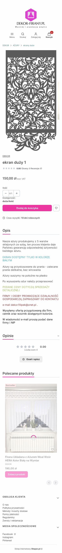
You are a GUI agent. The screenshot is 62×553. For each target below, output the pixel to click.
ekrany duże (28, 45)
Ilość (5, 187)
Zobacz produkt (16, 474)
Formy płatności (11, 514)
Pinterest (7, 540)
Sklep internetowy (27, 549)
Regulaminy (9, 517)
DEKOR (6, 45)
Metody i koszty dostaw (15, 511)
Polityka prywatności (13, 507)
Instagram (8, 537)
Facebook (8, 534)
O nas (6, 504)
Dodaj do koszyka (27, 208)
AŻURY (16, 45)
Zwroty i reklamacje (13, 520)
